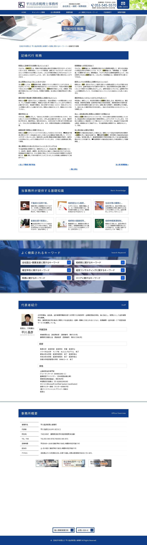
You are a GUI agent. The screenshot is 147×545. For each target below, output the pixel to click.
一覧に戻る (74, 169)
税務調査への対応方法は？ (84, 65)
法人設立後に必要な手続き (84, 130)
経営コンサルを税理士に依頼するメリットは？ (91, 81)
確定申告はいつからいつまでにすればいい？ (91, 98)
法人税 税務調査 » (122, 164)
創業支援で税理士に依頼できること (31, 130)
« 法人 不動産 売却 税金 (26, 164)
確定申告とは (23, 114)
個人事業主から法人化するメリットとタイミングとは (37, 146)
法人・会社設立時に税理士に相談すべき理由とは (92, 114)
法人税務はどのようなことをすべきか (32, 81)
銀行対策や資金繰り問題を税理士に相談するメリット (37, 98)
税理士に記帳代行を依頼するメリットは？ (33, 65)
